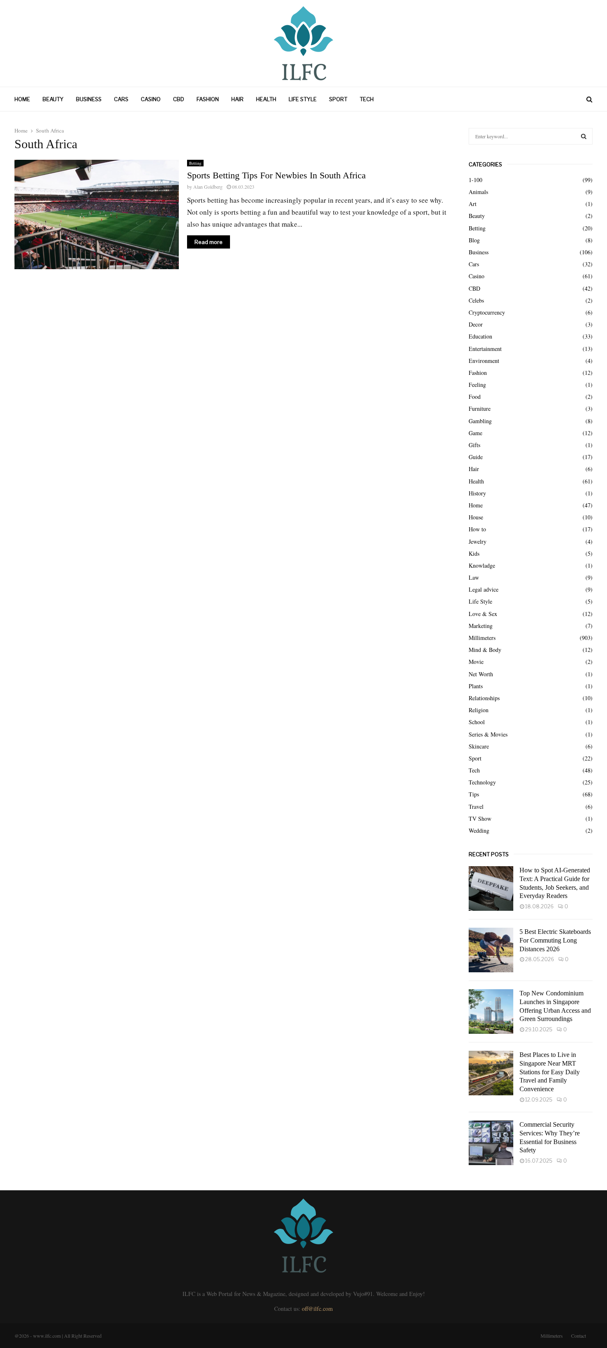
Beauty (53, 99)
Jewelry (477, 541)
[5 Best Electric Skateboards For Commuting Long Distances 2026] (491, 950)
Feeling (477, 385)
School (477, 722)
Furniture (480, 408)
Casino (151, 99)
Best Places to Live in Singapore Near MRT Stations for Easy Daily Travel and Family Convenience (549, 1071)
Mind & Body (485, 650)
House (476, 517)
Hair (237, 99)
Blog (474, 240)
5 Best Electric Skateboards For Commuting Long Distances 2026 (555, 940)
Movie (476, 662)
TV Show (480, 818)
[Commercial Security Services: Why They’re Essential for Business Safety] (491, 1143)
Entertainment (485, 349)
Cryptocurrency (487, 312)
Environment (484, 361)
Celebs (476, 300)
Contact (578, 1335)
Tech (367, 99)
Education (480, 336)
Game (475, 433)
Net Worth (481, 674)
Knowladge (482, 565)
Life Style (303, 99)
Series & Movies (488, 734)
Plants (476, 686)
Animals (478, 192)
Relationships (484, 698)
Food (475, 396)
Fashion (208, 99)
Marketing (481, 626)
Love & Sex (483, 614)
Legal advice (483, 589)
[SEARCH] (584, 136)
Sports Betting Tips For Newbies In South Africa (276, 175)
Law (474, 577)
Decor (476, 324)
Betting (195, 163)
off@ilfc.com (317, 1308)
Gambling (480, 421)
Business (89, 99)
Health (266, 99)
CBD (178, 99)
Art (473, 204)
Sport (338, 99)
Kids (474, 553)
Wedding (479, 830)
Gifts (474, 445)
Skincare (479, 746)
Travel (476, 806)
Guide (476, 457)
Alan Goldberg (208, 186)
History (477, 493)
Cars (121, 99)
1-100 (475, 180)
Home (22, 99)
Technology (482, 782)
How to (477, 529)
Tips (474, 794)
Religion (478, 710)
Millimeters (482, 638)
